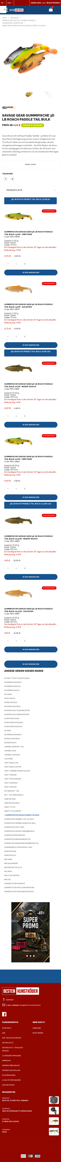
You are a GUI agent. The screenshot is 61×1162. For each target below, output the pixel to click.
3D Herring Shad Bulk (12, 682)
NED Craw (8, 859)
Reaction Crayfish (11, 875)
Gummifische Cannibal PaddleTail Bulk (19, 823)
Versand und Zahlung (11, 1070)
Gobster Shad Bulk (12, 803)
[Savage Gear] (9, 107)
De (5, 9)
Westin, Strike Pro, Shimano (15, 1100)
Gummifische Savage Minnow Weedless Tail (21, 843)
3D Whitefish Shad (11, 718)
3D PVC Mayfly (9, 698)
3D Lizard (8, 694)
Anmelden (37, 1028)
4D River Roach (10, 743)
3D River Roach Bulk (12, 706)
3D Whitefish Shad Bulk (13, 722)
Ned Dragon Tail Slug (13, 867)
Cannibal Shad (10, 751)
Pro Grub (8, 871)
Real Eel (7, 879)
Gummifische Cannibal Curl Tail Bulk (19, 819)
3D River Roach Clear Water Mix (17, 710)
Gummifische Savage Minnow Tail (17, 839)
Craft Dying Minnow (12, 779)
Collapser (8, 759)
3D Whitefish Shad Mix (13, 727)
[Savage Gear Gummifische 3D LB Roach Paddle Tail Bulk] (30, 58)
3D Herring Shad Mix (12, 686)
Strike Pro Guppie (10, 1121)
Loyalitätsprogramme (11, 1080)
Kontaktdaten (8, 1085)
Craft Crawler (10, 775)
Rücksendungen (8, 1075)
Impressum (6, 1061)
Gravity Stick (9, 807)
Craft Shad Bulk (11, 783)
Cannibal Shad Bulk (12, 755)
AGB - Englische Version (11, 1038)
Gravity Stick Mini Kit (12, 811)
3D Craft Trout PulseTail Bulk (17, 678)
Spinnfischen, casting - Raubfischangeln (18, 20)
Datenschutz (7, 1043)
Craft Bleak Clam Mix (12, 767)
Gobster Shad (10, 799)
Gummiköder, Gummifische (12, 23)
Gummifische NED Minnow (14, 835)
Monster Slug (10, 855)
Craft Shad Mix (10, 787)
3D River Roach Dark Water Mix (16, 714)
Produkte (14, 18)
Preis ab (22, 125)
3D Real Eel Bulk (10, 702)
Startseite (6, 1028)
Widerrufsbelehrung (11, 1065)
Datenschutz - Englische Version (12, 1049)
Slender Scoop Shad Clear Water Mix (19, 887)
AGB (3, 1033)
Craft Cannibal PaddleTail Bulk (17, 771)
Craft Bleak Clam (11, 763)
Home (4, 18)
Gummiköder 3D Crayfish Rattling (18, 847)
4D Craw (7, 731)
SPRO (4, 1132)
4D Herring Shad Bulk (12, 735)
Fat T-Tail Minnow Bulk (13, 795)
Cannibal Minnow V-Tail (14, 747)
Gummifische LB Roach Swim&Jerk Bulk (19, 831)
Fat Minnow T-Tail (11, 791)
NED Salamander (11, 863)
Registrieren (38, 1033)
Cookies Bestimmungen (11, 1056)
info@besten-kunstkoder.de (30, 1005)
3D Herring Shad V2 (12, 690)
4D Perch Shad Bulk (12, 739)
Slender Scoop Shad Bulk (14, 883)
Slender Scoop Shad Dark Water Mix (19, 892)
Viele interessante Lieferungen (17, 1111)
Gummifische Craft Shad (14, 827)
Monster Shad (10, 851)
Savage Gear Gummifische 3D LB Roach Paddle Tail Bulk (24, 26)
